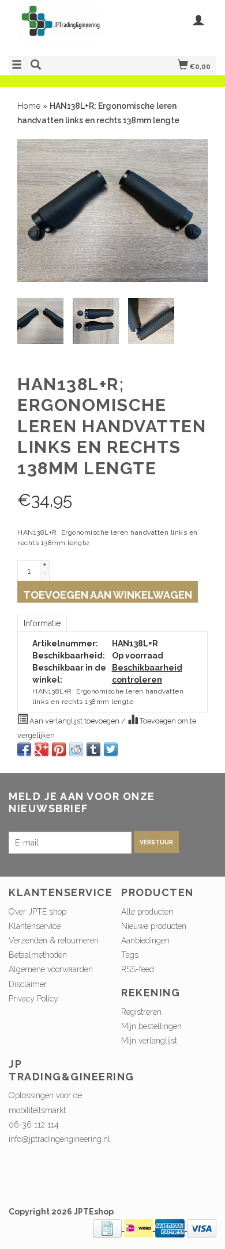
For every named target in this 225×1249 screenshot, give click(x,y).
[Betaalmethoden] (108, 1227)
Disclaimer (28, 984)
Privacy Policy (33, 998)
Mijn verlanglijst (149, 1040)
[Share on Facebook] (24, 749)
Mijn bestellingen (151, 1026)
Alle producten (147, 911)
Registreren (141, 1011)
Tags (129, 954)
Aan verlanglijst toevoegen (74, 721)
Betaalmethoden (38, 954)
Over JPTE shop (37, 911)
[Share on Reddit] (76, 749)
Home (28, 106)
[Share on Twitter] (111, 749)
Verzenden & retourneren (54, 940)
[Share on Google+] (41, 749)
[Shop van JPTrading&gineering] (60, 26)
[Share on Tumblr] (93, 749)
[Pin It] (59, 749)
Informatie (42, 623)
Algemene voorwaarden (51, 969)
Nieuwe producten (153, 926)
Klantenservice (35, 926)
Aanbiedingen (145, 940)
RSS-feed (137, 969)
